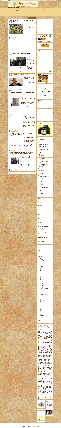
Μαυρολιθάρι (39, 365)
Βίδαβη (41, 336)
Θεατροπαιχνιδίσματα (47, 352)
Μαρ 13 (41, 299)
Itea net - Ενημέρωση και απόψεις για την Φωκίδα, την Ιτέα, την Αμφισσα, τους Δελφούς (45, 144)
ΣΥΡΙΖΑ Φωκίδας (41, 382)
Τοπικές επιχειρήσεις (45, 388)
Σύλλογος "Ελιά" (40, 236)
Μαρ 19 (41, 279)
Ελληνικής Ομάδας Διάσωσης (43, 348)
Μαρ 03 (41, 310)
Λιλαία (44, 362)
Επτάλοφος (49, 348)
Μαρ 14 (41, 298)
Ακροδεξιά (15, 38)
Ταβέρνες (50, 386)
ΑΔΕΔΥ (45, 327)
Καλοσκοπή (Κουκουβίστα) (41, 213)
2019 (39, 250)
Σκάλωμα (45, 383)
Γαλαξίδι (50, 337)
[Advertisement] (23, 14)
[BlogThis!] (10, 22)
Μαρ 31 (41, 268)
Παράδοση (49, 373)
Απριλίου (41, 266)
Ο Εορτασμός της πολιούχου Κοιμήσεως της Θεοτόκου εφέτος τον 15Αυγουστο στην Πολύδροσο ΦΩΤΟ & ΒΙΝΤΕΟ (44, 161)
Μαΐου (40, 265)
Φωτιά (49, 392)
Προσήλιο (43, 380)
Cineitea (39, 325)
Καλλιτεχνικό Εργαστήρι (45, 356)
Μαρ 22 (41, 277)
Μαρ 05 (41, 308)
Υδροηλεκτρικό (45, 390)
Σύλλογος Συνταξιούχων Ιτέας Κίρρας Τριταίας (45, 386)
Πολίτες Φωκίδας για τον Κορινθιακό (42, 232)
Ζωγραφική (46, 351)
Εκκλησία (46, 346)
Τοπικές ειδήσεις (48, 387)
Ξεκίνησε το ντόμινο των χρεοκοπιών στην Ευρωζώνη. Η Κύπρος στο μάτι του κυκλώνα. (21, 134)
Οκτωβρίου (41, 259)
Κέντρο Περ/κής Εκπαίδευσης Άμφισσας (43, 210)
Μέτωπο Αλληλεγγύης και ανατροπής (43, 363)
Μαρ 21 (41, 278)
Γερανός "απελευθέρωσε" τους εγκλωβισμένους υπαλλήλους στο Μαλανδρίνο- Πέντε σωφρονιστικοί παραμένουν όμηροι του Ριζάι (22, 93)
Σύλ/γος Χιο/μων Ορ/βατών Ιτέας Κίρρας (45, 384)
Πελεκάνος (49, 375)
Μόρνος (51, 368)
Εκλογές (50, 346)
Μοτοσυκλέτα (39, 367)
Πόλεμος (49, 380)
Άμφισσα (44, 326)
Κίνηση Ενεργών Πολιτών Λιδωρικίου (43, 354)
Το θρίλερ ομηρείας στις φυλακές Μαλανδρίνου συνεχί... (44, 290)
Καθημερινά (39, 355)
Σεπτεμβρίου (41, 260)
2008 (39, 321)
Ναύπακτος (39, 222)
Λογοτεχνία (48, 362)
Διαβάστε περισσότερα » (12, 35)
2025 (39, 247)
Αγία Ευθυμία (41, 328)
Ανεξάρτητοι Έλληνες (41, 332)
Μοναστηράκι (48, 366)
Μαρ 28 (41, 271)
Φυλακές (16, 72)
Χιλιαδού (51, 393)
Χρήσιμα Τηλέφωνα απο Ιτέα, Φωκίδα (43, 241)
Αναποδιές (48, 331)
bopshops (34, 426)
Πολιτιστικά (40, 379)
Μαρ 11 (41, 301)
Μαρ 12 (41, 300)
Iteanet (43, 325)
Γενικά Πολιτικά (43, 338)
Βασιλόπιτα (49, 336)
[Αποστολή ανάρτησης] (20, 37)
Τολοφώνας (42, 387)
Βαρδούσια (44, 336)
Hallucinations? (40, 201)
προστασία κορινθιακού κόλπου (45, 397)
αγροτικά (47, 395)
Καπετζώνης (45, 357)
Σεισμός (49, 382)
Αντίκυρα (49, 332)
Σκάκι (42, 383)
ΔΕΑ (47, 339)
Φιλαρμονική (50, 390)
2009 (39, 320)
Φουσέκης (44, 391)
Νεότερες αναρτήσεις (12, 173)
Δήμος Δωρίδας (40, 205)
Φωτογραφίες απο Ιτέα (41, 240)
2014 (39, 255)
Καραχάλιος (49, 357)
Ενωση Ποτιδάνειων (40, 209)
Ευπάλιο (39, 351)
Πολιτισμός (10, 10)
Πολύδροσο (48, 379)
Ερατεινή (39, 349)
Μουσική (40, 368)
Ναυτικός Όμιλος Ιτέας (48, 369)
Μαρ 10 (41, 302)
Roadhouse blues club (41, 202)
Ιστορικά (50, 353)
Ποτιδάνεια (39, 380)
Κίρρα (50, 354)
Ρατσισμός (48, 381)
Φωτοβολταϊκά (40, 393)
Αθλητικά (12, 38)
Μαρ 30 (41, 269)
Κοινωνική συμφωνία (40, 360)
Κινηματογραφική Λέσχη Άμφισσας (44, 359)
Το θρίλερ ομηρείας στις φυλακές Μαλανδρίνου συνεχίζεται (21, 112)
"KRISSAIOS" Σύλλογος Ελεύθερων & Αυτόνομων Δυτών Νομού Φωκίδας (44, 186)
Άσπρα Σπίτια (49, 326)
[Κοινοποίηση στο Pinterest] (12, 22)
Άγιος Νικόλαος (40, 326)
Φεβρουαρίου (41, 314)
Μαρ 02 (41, 311)
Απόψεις (49, 333)
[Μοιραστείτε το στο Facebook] (11, 22)
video (46, 325)
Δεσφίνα (41, 343)
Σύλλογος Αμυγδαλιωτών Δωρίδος (42, 237)
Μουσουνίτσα (46, 368)
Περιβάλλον (40, 376)
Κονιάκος (49, 360)
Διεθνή (12, 150)
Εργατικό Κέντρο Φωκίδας (45, 350)
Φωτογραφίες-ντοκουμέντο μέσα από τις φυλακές (19, 53)
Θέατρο (40, 352)
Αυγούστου (41, 261)
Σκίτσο (48, 383)
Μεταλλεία (47, 365)
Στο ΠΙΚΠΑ (40, 183)
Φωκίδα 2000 (40, 392)
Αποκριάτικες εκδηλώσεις (42, 333)
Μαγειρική (50, 363)
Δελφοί (51, 342)
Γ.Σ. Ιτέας (44, 337)
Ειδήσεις (50, 345)
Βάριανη (39, 336)
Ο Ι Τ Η (40, 190)
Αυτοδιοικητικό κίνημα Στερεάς (45, 335)
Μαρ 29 (41, 270)
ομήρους (23, 161)
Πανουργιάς (39, 373)
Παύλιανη (45, 375)
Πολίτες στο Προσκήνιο (46, 378)
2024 (39, 248)
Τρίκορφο (46, 389)
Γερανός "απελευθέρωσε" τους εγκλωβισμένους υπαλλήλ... (44, 288)
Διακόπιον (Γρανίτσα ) (41, 206)
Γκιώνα (51, 338)
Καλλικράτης (50, 355)
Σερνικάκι (39, 383)
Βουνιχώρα (39, 337)
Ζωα (42, 351)
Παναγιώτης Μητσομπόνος (41, 229)
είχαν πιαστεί (32, 98)
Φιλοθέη (40, 391)
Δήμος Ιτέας (40, 341)
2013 (39, 256)
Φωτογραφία (46, 393)
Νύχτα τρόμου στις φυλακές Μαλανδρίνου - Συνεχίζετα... (44, 294)
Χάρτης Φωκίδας (16, 10)
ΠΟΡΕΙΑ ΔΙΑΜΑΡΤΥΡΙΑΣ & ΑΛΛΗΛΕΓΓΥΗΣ (44, 191)
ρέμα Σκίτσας (39, 398)
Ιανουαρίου (41, 315)
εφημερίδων (46, 67)
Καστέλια (39, 214)
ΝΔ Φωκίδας (41, 369)
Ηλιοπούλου (51, 351)
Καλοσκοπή (40, 357)
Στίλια (50, 383)
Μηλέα (44, 366)
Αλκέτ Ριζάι (23, 160)
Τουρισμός (40, 389)
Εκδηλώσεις (41, 346)
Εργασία (43, 349)
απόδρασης (30, 162)
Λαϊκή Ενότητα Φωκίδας (42, 139)
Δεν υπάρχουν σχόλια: (17, 37)
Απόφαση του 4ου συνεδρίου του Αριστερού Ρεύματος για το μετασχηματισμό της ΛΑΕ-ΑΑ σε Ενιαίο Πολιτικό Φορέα (45, 141)
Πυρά (46, 380)
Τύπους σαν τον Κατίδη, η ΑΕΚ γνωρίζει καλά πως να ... (44, 283)
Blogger (39, 426)
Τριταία (51, 389)
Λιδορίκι (39, 362)
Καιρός (44, 355)
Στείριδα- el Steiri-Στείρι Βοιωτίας (43, 168)
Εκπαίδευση (42, 347)
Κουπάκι (39, 217)
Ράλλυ (44, 381)
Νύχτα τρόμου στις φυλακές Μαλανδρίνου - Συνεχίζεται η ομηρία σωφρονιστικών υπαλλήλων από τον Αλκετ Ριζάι (21, 153)
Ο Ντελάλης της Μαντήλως (41, 228)
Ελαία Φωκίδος (50, 347)
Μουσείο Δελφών (46, 367)
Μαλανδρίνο (12, 72)
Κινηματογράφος (47, 358)
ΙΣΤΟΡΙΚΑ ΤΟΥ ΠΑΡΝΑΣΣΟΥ (43, 164)
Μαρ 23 (41, 276)
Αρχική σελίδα (21, 173)
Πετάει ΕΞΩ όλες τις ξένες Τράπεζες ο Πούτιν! (18, 74)
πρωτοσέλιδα (43, 67)
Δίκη (43, 342)
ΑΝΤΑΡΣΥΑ (50, 327)
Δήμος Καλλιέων (47, 341)
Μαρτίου (41, 267)
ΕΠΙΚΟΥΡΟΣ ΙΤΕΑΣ (41, 193)
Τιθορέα (39, 387)
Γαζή (47, 337)
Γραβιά (44, 339)
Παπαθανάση (44, 373)
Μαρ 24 (41, 275)
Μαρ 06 (41, 307)
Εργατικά (50, 349)
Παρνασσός (40, 375)
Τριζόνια (49, 389)
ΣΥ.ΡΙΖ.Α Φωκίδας (40, 233)
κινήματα (50, 396)
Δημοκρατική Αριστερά (47, 343)
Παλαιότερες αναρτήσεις (31, 173)
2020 (39, 249)
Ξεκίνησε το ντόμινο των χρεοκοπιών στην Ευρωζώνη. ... (44, 292)
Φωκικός (44, 392)
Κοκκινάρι (45, 360)
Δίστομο (47, 342)
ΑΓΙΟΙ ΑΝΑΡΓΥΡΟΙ (40, 327)
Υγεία (40, 390)
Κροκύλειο (39, 218)
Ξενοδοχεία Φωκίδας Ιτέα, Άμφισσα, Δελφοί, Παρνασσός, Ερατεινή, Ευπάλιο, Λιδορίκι (43, 226)
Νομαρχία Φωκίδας (40, 223)
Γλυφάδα (41, 339)
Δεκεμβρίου (41, 257)
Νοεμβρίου (41, 258)
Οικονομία (12, 90)
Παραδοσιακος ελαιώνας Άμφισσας (44, 374)
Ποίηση (39, 378)
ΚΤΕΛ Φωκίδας (40, 219)
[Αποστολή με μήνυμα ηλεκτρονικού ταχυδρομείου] (9, 22)
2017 (39, 251)
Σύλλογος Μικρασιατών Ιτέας (42, 385)
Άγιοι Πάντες (49, 325)
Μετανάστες (39, 366)
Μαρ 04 (41, 309)
